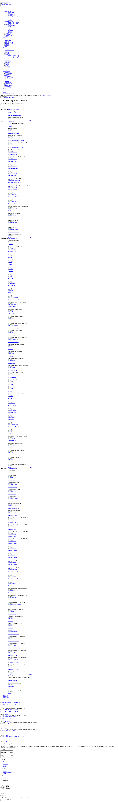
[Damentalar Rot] (12, 589)
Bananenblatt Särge (9, 34)
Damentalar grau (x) (12, 564)
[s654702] (12, 465)
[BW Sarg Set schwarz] (12, 214)
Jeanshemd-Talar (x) (12, 599)
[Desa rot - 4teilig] (12, 207)
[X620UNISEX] (12, 617)
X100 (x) (10, 264)
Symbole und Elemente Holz (13, 56)
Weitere (4, 89)
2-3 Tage (6, 735)
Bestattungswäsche (6, 71)
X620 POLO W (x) (12, 494)
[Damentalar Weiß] (12, 518)
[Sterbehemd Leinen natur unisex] (12, 610)
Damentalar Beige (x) (12, 529)
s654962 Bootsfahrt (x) (13, 377)
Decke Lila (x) (11, 419)
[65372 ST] (12, 402)
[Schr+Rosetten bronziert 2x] (10, 118)
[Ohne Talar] (12, 476)
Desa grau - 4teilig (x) (12, 175)
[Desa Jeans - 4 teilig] (12, 165)
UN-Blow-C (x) (11, 335)
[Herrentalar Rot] (12, 596)
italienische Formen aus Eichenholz (15, 17)
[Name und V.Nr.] (12, 684)
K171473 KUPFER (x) (13, 412)
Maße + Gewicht (6, 697)
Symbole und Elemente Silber (13, 58)
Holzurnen (7, 60)
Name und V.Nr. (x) (12, 680)
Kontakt (4, 766)
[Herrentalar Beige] (12, 539)
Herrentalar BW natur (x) (13, 634)
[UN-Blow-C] (12, 338)
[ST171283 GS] (12, 451)
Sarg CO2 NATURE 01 (5, 725)
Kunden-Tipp (5, 695)
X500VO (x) (10, 271)
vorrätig (2, 105)
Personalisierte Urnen (9, 50)
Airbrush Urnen (8, 48)
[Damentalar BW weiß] (12, 672)
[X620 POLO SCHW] (12, 504)
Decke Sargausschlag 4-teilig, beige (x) (16, 147)
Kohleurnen (7, 54)
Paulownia (10, 20)
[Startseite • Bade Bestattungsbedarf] (5, 4)
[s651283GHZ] (12, 366)
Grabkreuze (5, 75)
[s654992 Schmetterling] (12, 331)
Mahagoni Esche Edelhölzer (13, 19)
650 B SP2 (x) (11, 356)
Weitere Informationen (46, 95)
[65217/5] (12, 296)
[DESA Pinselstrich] (12, 157)
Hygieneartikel (8, 86)
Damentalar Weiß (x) (12, 515)
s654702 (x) (10, 461)
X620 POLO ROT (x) (12, 487)
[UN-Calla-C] (12, 324)
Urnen (4, 47)
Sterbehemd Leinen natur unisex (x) (15, 606)
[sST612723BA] (12, 409)
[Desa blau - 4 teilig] (12, 193)
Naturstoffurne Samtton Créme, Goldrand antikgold (11, 704)
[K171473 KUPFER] (12, 416)
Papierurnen (7, 62)
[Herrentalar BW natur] (12, 637)
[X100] (12, 268)
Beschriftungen (8, 76)
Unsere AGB (5, 764)
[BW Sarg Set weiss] (12, 221)
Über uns (5, 771)
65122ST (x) (10, 278)
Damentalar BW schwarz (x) (14, 655)
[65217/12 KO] (12, 289)
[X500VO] (12, 275)
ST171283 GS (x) (11, 447)
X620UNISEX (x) (12, 614)
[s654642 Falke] (12, 444)
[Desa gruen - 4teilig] (12, 200)
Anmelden (7, 2)
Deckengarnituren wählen (13, 238)
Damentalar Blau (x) (12, 550)
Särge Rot (10, 26)
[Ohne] (12, 129)
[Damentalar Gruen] (12, 575)
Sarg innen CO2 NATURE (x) (14, 182)
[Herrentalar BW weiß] (12, 665)
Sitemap (4, 773)
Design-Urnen (8, 61)
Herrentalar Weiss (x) (12, 522)
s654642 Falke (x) (12, 440)
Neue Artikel (5, 88)
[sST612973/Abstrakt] (12, 373)
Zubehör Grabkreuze (9, 78)
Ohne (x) (10, 126)
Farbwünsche (8, 24)
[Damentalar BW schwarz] (12, 658)
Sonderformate (8, 33)
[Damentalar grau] (12, 568)
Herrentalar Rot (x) (12, 592)
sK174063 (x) (11, 391)
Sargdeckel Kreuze (9, 38)
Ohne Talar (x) (11, 472)
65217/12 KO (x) (11, 285)
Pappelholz (10, 13)
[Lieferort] (12, 691)
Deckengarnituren (8, 73)
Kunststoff (7, 41)
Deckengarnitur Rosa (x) (13, 426)
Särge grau (10, 32)
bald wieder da (7, 721)
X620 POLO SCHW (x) (13, 501)
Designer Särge (11, 12)
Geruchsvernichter (9, 85)
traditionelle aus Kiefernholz (13, 22)
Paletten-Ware (8, 36)
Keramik (7, 63)
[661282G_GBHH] (12, 310)
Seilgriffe (7, 45)
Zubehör (4, 84)
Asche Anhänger (8, 67)
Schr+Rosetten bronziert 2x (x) (14, 115)
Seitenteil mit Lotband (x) (13, 133)
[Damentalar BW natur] (12, 644)
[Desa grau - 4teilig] (12, 179)
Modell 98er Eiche (11, 15)
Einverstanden (3, 96)
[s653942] (12, 352)
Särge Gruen (10, 30)
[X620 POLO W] (12, 497)
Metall (6, 65)
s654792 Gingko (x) (12, 251)
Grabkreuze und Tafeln (9, 77)
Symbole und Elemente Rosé (13, 57)
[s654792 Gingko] (12, 255)
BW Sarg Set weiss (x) (13, 217)
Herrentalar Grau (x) (12, 557)
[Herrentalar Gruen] (12, 582)
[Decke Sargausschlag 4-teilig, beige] (12, 150)
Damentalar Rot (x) (12, 585)
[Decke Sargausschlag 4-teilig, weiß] (12, 143)
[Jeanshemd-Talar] (12, 603)
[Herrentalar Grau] (12, 561)
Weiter (30, 120)
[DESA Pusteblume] (12, 172)
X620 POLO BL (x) (12, 480)
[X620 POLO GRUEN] (12, 511)
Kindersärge (7, 81)
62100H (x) (10, 621)
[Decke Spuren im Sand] (12, 303)
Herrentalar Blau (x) (12, 543)
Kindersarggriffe (8, 83)
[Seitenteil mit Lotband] (12, 136)
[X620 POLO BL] (12, 483)
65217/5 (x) (10, 292)
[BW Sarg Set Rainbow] (12, 235)
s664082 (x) (10, 384)
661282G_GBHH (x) (12, 306)
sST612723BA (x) (12, 405)
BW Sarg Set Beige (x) (13, 224)
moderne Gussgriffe (9, 42)
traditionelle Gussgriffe (9, 43)
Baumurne (7, 51)
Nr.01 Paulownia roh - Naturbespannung (9, 718)
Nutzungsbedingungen (7, 772)
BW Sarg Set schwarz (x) (13, 210)
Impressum (5, 765)
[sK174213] (12, 437)
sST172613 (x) (11, 313)
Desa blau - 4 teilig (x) (12, 189)
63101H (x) (10, 628)
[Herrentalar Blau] (12, 547)
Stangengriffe (8, 40)
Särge (4, 10)
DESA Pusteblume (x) (13, 168)
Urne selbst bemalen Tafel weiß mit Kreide (9, 711)
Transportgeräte (8, 87)
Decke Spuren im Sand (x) (13, 299)
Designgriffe (7, 44)
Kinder (4, 79)
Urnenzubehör (8, 70)
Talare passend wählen (12, 468)
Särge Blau (10, 28)
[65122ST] (12, 282)
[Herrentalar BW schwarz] (12, 651)
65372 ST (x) (11, 398)
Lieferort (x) (11, 686)
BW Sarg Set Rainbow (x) (13, 232)
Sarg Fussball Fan (11, 25)
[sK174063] (12, 394)
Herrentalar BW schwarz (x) (14, 648)
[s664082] (12, 387)
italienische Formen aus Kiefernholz (15, 16)
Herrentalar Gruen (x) (13, 578)
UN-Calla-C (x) (11, 320)
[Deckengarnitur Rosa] (12, 430)
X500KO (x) (10, 244)
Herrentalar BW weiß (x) (13, 662)
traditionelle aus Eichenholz (13, 23)
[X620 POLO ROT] (12, 490)
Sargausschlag (8, 72)
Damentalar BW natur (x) (13, 641)
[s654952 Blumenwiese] (12, 345)
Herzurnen (7, 53)
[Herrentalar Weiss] (12, 525)
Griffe (4, 37)
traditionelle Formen (9, 21)
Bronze (6, 68)
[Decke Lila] (12, 423)
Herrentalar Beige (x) (12, 536)
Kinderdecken (8, 82)
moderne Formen (8, 11)
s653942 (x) (10, 349)
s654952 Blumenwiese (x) (13, 342)
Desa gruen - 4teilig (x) (13, 196)
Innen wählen (11, 121)
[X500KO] (12, 247)
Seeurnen (7, 64)
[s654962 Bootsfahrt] (12, 380)
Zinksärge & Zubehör (9, 35)
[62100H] (12, 624)
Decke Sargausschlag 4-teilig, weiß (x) (16, 140)
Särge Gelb (10, 31)
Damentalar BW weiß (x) (13, 669)
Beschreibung (5, 696)
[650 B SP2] (12, 359)
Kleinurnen (7, 66)
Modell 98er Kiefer (11, 14)
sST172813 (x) (11, 454)
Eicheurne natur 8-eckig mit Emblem (8, 732)
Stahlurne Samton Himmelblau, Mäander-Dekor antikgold (12, 738)
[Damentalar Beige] (12, 532)
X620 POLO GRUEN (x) (13, 508)
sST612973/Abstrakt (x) (13, 370)
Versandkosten (6, 761)
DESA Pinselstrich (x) (12, 154)
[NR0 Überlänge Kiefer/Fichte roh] (7, 97)
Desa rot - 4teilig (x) (12, 203)
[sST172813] (12, 458)
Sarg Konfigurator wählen (13, 109)
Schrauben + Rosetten (9, 46)
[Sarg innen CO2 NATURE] (12, 186)
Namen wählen (11, 675)
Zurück (9, 237)
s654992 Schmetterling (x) (13, 327)
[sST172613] (12, 317)
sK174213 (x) (11, 433)
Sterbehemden (8, 74)
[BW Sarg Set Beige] (12, 228)
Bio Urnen (7, 52)
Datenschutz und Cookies (8, 762)
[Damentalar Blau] (12, 554)
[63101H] (12, 630)
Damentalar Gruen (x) (13, 571)
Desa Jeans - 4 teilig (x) (13, 161)
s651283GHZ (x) (11, 363)
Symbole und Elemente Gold (13, 55)
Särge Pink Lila (11, 27)
